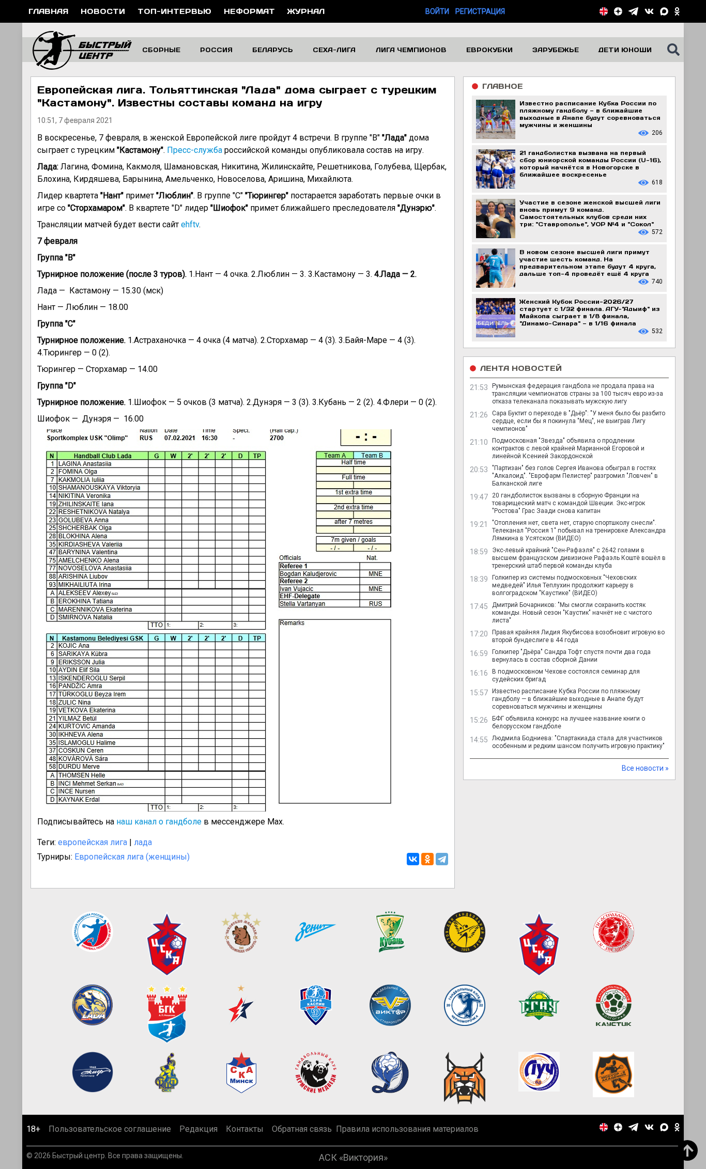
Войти (437, 11)
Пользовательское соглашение (110, 1129)
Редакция (198, 1129)
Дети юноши (625, 49)
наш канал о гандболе (159, 822)
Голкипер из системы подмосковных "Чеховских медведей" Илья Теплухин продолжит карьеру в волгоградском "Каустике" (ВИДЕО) (564, 585)
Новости (103, 11)
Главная (48, 11)
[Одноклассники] (427, 859)
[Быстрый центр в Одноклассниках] (677, 11)
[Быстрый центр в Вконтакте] (649, 11)
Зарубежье (555, 49)
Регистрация (480, 11)
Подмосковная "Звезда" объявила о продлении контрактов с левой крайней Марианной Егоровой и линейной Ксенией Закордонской (568, 448)
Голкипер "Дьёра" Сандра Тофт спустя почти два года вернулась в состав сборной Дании (571, 655)
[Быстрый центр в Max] (664, 11)
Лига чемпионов (411, 49)
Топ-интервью (174, 11)
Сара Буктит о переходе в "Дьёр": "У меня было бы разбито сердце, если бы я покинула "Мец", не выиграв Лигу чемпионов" (578, 421)
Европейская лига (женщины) (132, 857)
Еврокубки (489, 49)
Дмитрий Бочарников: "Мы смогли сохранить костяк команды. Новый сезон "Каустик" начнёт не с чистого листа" (572, 612)
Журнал (306, 11)
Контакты (245, 1129)
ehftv (190, 224)
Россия (216, 49)
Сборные (161, 49)
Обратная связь (302, 1129)
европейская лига (92, 842)
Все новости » (645, 768)
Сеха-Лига (334, 49)
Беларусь (272, 49)
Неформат (249, 11)
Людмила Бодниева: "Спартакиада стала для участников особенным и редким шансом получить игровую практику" (578, 742)
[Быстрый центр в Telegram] (633, 11)
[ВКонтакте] (413, 859)
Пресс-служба (194, 150)
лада (143, 842)
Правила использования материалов (407, 1129)
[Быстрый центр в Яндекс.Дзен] (618, 11)
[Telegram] (442, 859)
